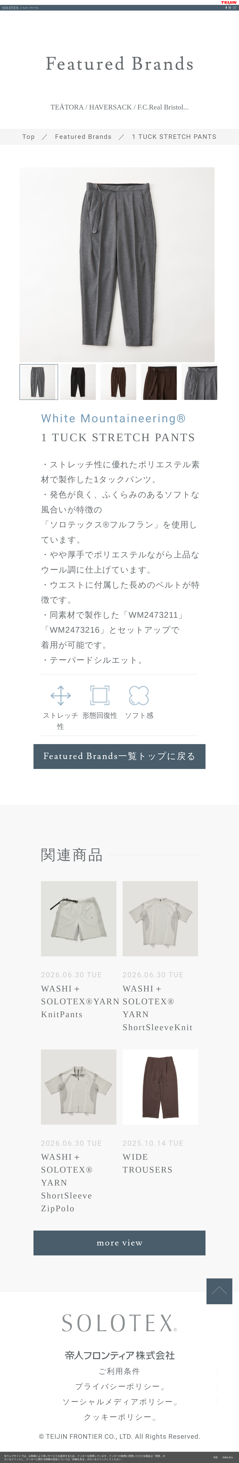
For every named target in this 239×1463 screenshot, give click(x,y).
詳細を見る (227, 1457)
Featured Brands (83, 137)
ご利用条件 (119, 1371)
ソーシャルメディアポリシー (117, 1402)
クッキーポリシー (118, 1417)
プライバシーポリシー (117, 1386)
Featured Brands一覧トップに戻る (120, 756)
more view (120, 1243)
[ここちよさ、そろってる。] (10, 7)
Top (28, 137)
